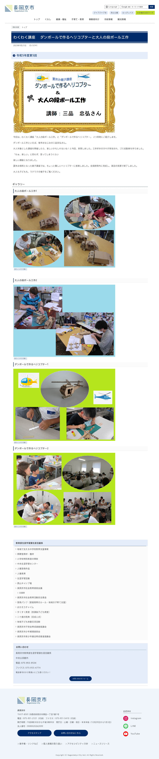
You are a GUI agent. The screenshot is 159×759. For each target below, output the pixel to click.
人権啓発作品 (23, 569)
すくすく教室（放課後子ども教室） (34, 612)
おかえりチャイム (25, 607)
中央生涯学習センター (27, 564)
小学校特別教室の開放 (27, 559)
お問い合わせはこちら (71, 733)
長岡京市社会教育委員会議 (29, 588)
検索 (151, 7)
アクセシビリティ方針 (77, 744)
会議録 (22, 593)
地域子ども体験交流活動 (28, 622)
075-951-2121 (30, 718)
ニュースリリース (101, 744)
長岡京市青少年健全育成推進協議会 (34, 636)
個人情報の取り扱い (52, 744)
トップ (24, 27)
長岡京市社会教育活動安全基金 (31, 597)
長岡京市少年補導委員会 (28, 632)
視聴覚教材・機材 (25, 554)
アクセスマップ (34, 733)
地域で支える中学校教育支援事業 (33, 549)
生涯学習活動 (23, 578)
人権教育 (21, 574)
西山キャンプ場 (24, 583)
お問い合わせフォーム (80, 678)
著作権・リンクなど (28, 744)
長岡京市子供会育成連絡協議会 (31, 627)
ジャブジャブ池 (100, 13)
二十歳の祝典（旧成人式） (29, 617)
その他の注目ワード (145, 13)
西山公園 (114, 13)
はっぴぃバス (127, 13)
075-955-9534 (28, 663)
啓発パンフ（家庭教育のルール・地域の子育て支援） (42, 602)
